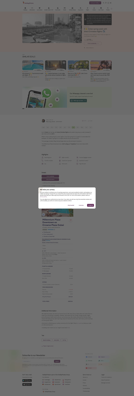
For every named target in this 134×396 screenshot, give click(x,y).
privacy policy (43, 196)
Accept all (90, 205)
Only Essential (71, 205)
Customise (81, 205)
